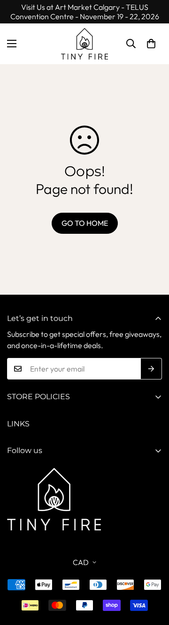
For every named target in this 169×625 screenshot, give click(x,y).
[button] (151, 43)
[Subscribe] (151, 368)
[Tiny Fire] (84, 43)
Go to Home (84, 223)
